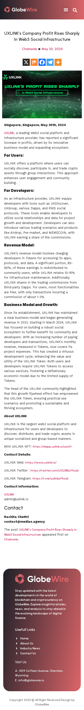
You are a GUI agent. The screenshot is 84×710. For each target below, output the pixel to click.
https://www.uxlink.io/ (40, 462)
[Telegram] (50, 62)
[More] (58, 62)
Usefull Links (25, 630)
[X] (26, 62)
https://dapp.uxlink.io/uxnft (52, 446)
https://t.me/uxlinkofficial (50, 478)
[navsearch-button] (75, 9)
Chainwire (29, 49)
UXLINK (9, 133)
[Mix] (34, 62)
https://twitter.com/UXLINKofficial (54, 470)
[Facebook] (42, 62)
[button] (66, 9)
